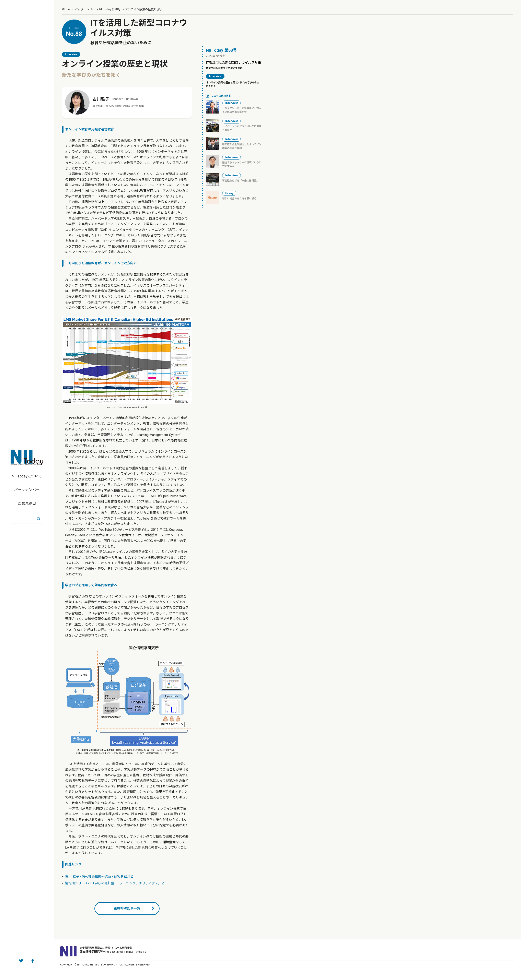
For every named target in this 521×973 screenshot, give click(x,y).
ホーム (66, 9)
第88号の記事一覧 (127, 908)
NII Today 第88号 (110, 9)
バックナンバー (27, 490)
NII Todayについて (27, 476)
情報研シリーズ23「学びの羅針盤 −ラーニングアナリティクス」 (113, 883)
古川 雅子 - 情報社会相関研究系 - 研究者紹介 (97, 876)
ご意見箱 (25, 503)
